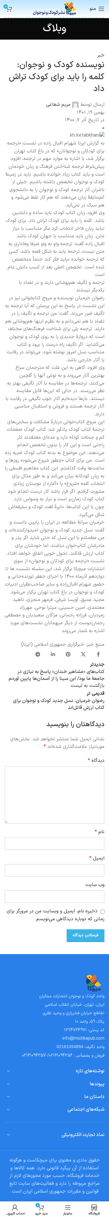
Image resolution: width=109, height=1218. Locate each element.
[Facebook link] (98, 655)
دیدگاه (96, 760)
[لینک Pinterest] (68, 655)
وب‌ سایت (94, 884)
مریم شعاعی (58, 104)
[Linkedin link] (53, 655)
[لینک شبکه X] (83, 655)
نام (99, 832)
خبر (100, 55)
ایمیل (96, 858)
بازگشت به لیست (87, 685)
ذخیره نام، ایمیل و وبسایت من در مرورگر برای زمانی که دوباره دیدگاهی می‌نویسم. (55, 915)
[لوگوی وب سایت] (55, 8)
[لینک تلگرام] (38, 655)
